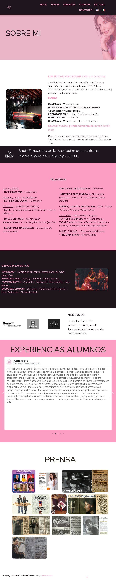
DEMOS (55, 4)
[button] (52, 433)
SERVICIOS (69, 4)
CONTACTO (85, 10)
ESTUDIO (99, 4)
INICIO (43, 4)
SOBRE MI (84, 4)
